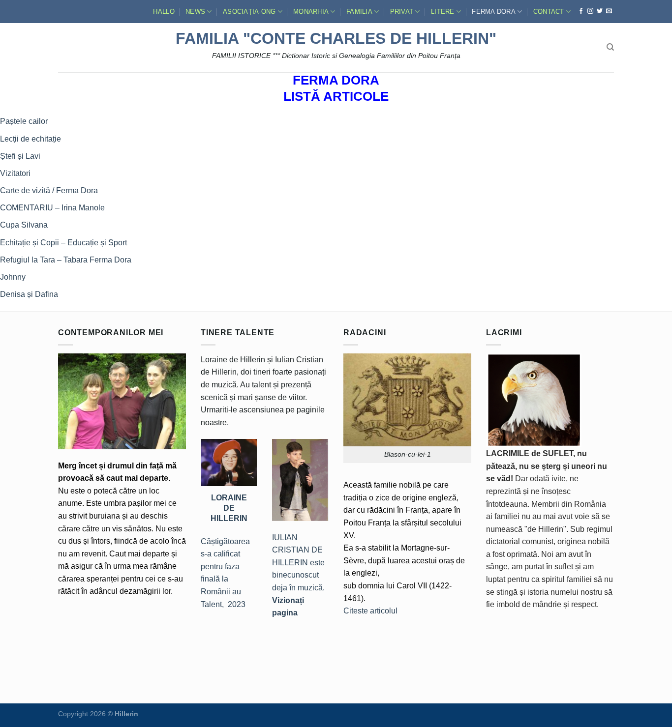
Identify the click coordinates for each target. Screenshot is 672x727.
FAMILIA (359, 11)
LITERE (443, 11)
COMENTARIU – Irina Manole (52, 208)
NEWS (195, 11)
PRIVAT (402, 11)
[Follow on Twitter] (600, 11)
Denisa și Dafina (29, 294)
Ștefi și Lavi (20, 156)
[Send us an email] (609, 11)
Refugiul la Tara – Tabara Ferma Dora (65, 260)
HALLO (163, 11)
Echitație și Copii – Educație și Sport (63, 242)
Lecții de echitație (30, 139)
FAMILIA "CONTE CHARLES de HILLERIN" (336, 38)
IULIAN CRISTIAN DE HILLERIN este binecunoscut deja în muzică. (298, 575)
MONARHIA (311, 11)
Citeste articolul (370, 611)
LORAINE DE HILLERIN (229, 508)
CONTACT (548, 11)
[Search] (610, 47)
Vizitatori (15, 173)
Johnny (13, 277)
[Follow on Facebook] (581, 11)
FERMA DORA (494, 11)
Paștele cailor (24, 121)
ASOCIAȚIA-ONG (249, 11)
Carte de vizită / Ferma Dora (49, 190)
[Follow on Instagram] (590, 11)
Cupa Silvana (24, 225)
